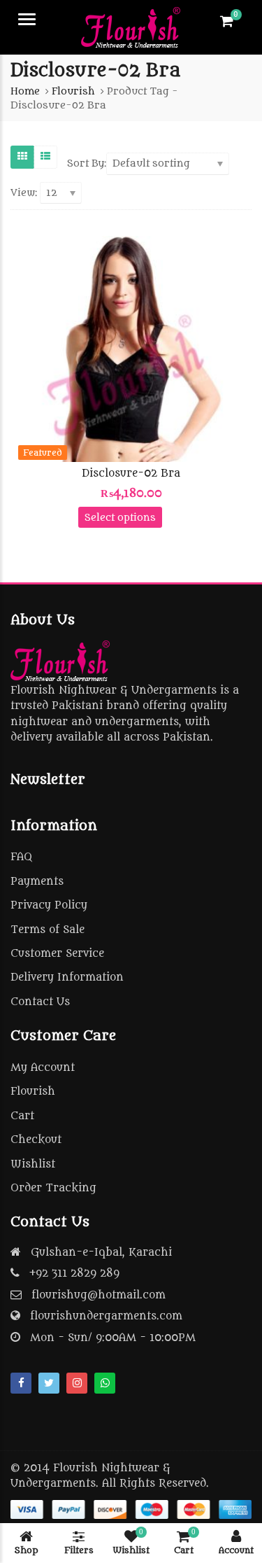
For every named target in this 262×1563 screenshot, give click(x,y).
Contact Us (40, 1002)
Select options (120, 518)
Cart (22, 1116)
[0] (226, 21)
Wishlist (32, 1164)
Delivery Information (67, 977)
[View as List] (45, 157)
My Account (42, 1068)
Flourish (32, 1092)
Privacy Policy (48, 905)
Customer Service (57, 954)
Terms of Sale (47, 930)
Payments (37, 882)
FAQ (21, 857)
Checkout (35, 1140)
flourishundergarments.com (106, 1316)
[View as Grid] (22, 157)
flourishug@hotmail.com (98, 1295)
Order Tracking (53, 1188)
